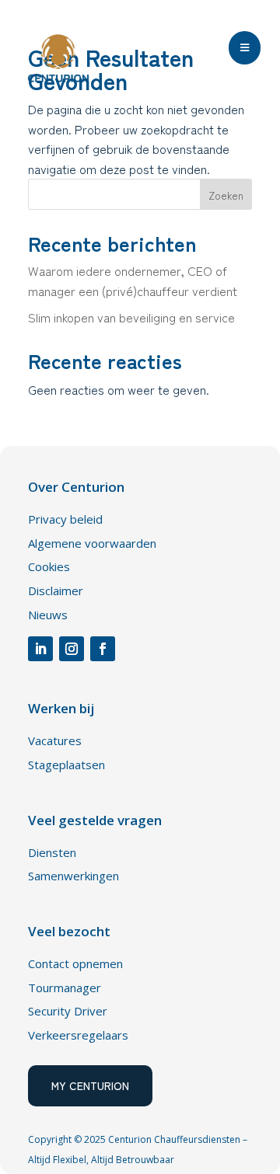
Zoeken (225, 195)
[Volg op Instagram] (71, 648)
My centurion (90, 1085)
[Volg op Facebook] (102, 648)
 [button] (244, 48)
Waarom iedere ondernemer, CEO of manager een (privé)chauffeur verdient (132, 280)
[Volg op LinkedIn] (40, 648)
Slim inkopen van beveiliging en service (131, 317)
